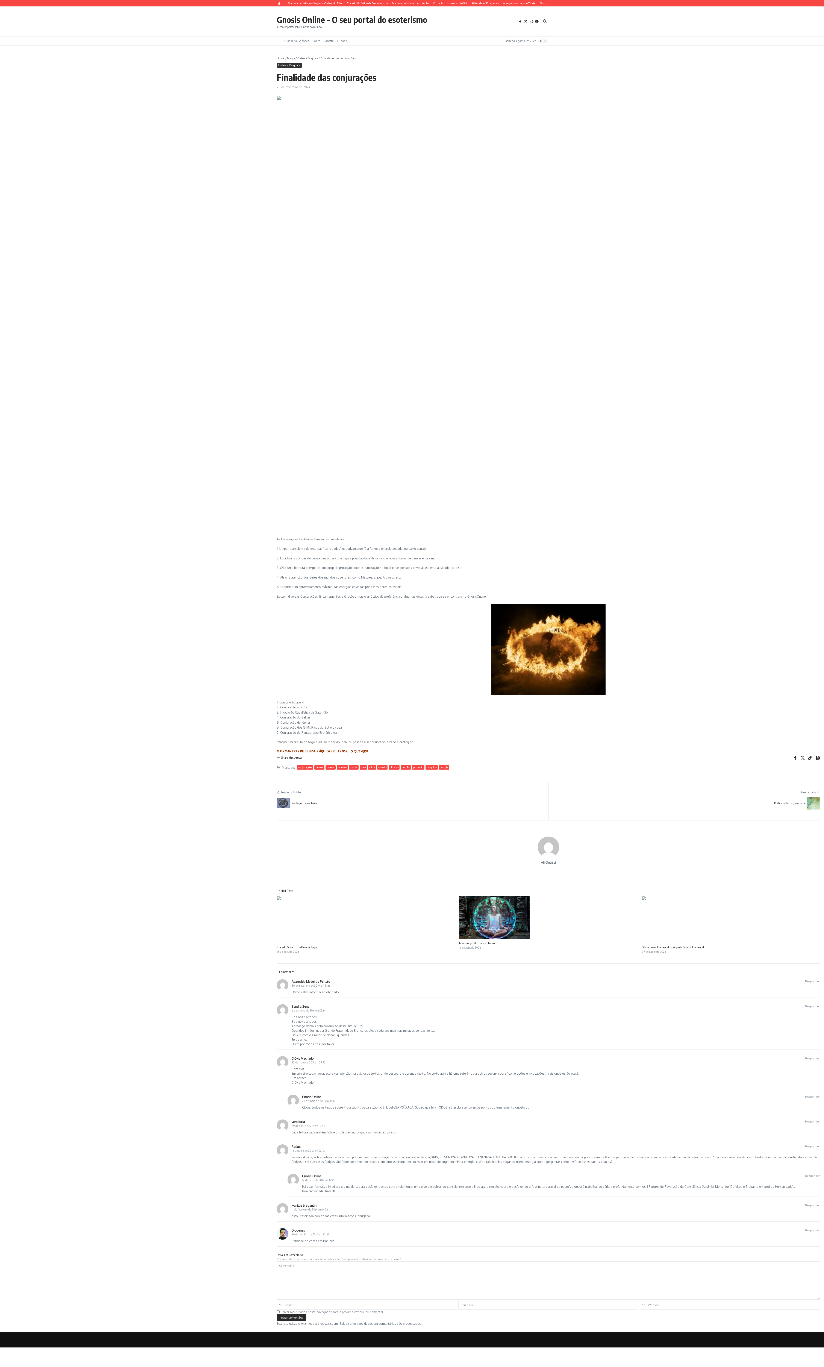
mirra (372, 767)
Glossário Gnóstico (296, 41)
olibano (394, 767)
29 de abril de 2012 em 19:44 (308, 1125)
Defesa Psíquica (307, 58)
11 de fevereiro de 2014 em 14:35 (310, 1209)
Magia (291, 58)
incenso (342, 767)
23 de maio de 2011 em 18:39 (318, 1101)
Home (281, 58)
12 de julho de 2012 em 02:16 (308, 1150)
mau (363, 767)
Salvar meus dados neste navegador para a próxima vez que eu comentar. (332, 1312)
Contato (329, 41)
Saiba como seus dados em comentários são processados (380, 1323)
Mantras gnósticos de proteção (477, 943)
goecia (331, 767)
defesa (319, 767)
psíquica (432, 767)
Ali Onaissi (548, 862)
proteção (418, 767)
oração (406, 767)
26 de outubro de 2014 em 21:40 (310, 1234)
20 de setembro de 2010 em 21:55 (311, 985)
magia (353, 767)
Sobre (316, 41)
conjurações (305, 767)
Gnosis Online (311, 1097)
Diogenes (298, 1230)
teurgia (444, 767)
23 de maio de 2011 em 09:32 (309, 1062)
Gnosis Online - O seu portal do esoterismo (352, 19)
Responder (812, 981)
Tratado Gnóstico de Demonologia (297, 947)
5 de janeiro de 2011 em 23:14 (308, 1010)
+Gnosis (342, 41)
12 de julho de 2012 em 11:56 (318, 1180)
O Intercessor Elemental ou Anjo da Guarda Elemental (673, 947)
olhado (382, 767)
